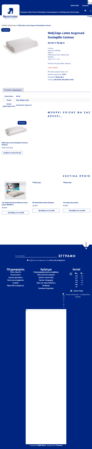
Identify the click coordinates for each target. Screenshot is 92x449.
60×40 (18, 96)
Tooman (59, 445)
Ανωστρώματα (52, 12)
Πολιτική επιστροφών (46, 275)
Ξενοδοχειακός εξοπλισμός (69, 12)
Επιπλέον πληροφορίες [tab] (13, 90)
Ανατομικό (20, 105)
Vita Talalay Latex (22, 100)
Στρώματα (24, 12)
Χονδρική (46, 285)
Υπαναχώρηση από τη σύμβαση (46, 272)
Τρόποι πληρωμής (46, 280)
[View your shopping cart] (87, 13)
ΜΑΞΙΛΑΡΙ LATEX (68, 80)
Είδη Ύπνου (32, 12)
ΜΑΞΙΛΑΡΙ (57, 80)
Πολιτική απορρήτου (15, 280)
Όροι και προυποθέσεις (46, 283)
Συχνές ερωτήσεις (15, 277)
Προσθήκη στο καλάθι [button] (16, 213)
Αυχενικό (28, 105)
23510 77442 (78, 291)
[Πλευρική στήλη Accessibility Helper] (90, 2)
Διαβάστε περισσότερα (12, 153)
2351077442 (75, 6)
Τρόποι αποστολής (46, 277)
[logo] (10, 12)
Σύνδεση (85, 6)
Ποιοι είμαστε (15, 272)
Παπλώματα (42, 12)
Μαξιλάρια (12, 25)
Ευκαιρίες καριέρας (46, 288)
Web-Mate (42, 445)
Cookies (16, 283)
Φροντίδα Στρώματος (15, 285)
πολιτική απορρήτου (57, 260)
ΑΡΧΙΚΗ (4, 25)
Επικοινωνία (16, 275)
